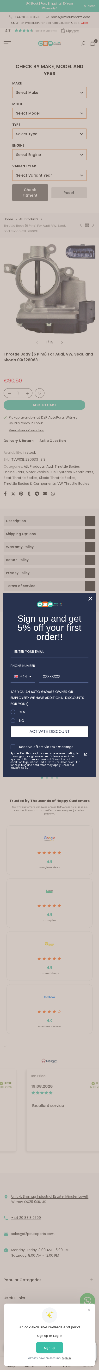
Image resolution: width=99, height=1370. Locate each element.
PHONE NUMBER (23, 665)
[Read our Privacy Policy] (85, 754)
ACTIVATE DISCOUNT (50, 732)
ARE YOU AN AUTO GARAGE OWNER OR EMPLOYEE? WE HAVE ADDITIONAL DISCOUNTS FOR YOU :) (47, 697)
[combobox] (23, 677)
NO (21, 720)
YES (22, 712)
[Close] (90, 598)
